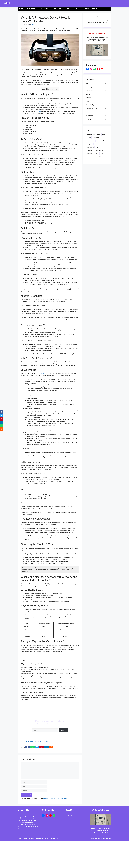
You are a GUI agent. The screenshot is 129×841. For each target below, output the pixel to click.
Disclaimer (31, 838)
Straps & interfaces (91, 108)
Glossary (46, 838)
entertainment (90, 140)
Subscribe (63, 730)
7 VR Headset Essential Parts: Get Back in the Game (35, 741)
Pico (102, 153)
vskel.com (22, 815)
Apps (98, 134)
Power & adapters (91, 105)
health (97, 147)
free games (90, 144)
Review (94, 156)
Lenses (27, 104)
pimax (88, 156)
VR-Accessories (43, 9)
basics (103, 134)
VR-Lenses (89, 119)
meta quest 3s (99, 150)
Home (21, 9)
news (97, 153)
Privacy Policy (39, 838)
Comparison (96, 137)
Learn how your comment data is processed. (55, 798)
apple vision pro (91, 134)
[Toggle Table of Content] (55, 89)
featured (98, 140)
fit (103, 140)
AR (55, 9)
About (94, 9)
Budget (89, 137)
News (87, 9)
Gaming (61, 9)
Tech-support (102, 156)
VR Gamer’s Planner (74, 9)
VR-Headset (30, 9)
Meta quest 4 (90, 153)
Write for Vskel (54, 838)
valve (88, 160)
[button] (109, 9)
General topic (90, 147)
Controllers (89, 94)
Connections (89, 90)
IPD (40, 111)
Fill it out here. (106, 832)
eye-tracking (44, 373)
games (96, 144)
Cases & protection (91, 87)
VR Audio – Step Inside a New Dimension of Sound (35, 743)
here (104, 41)
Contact (25, 838)
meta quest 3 (90, 150)
